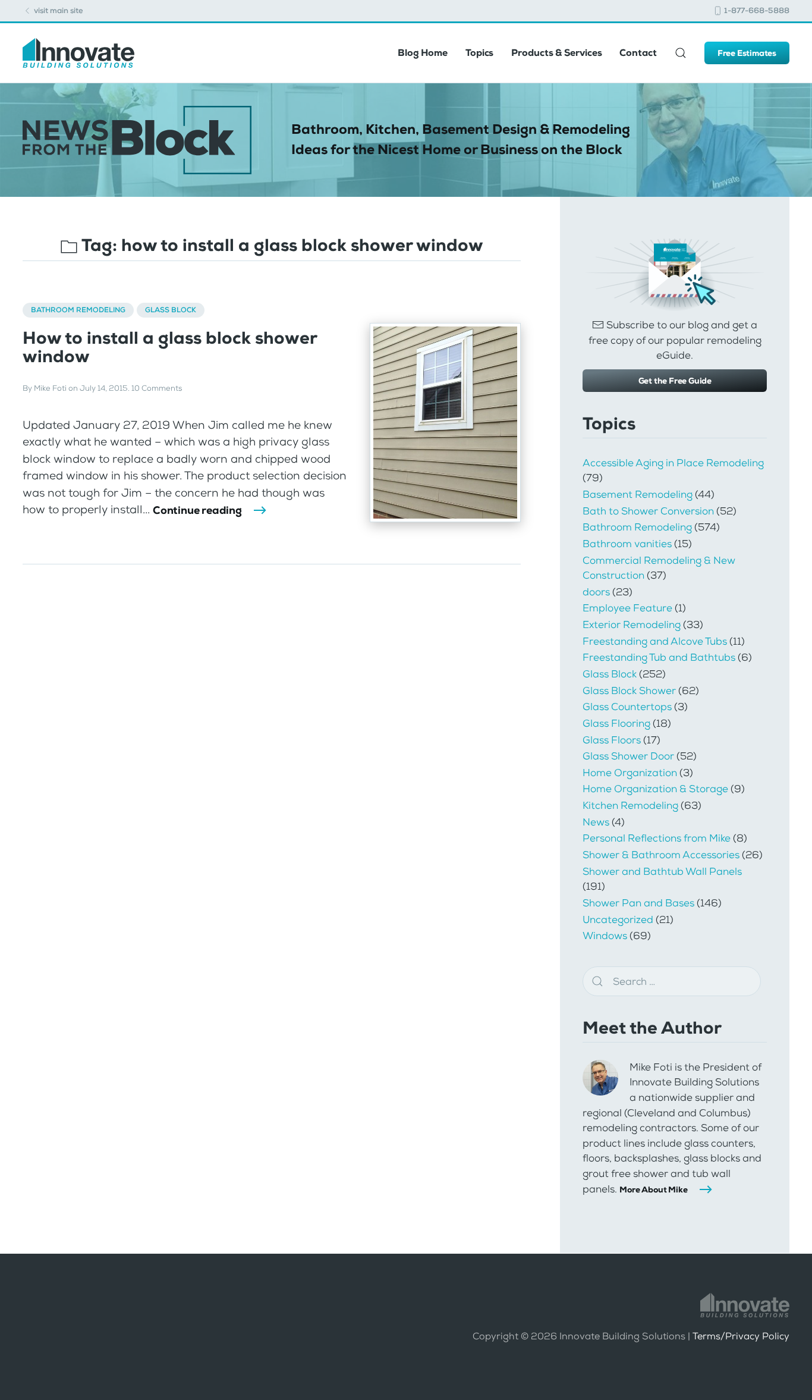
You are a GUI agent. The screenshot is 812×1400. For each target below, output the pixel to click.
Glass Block (170, 310)
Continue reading (197, 510)
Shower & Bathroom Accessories (661, 854)
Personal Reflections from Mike (657, 838)
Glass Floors (612, 739)
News (596, 821)
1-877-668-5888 (755, 10)
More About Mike (653, 1189)
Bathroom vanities (627, 543)
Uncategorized (618, 919)
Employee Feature (627, 607)
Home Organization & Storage (655, 788)
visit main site (57, 10)
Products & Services (556, 52)
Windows (605, 935)
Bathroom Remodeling (78, 310)
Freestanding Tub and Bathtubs (659, 657)
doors (596, 591)
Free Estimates (746, 53)
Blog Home (423, 52)
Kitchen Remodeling (630, 805)
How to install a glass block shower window (170, 347)
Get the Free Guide (675, 380)
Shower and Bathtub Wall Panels (662, 871)
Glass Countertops (627, 706)
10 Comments (156, 388)
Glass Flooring (616, 723)
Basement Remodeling (638, 494)
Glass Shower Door (628, 755)
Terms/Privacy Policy (741, 1336)
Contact (637, 52)
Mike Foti (50, 388)
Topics (479, 52)
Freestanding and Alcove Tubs (655, 641)
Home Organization (630, 772)
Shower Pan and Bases (638, 902)
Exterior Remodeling (632, 624)
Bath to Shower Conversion (648, 510)
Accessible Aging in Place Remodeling (673, 462)
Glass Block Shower (629, 690)
